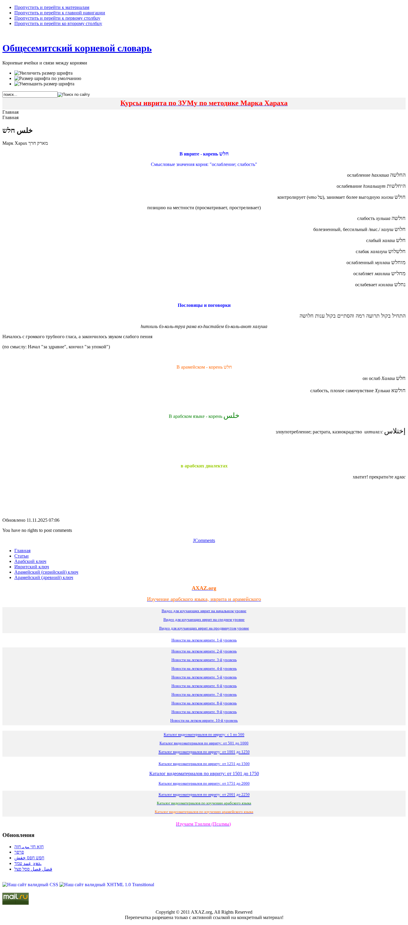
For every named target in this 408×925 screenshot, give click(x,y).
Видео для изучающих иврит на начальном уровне (204, 611)
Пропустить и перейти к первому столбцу (57, 18)
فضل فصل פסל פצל (33, 869)
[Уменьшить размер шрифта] (44, 84)
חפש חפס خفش (29, 857)
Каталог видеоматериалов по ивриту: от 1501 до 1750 (204, 773)
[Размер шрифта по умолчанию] (47, 78)
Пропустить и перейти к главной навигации (59, 12)
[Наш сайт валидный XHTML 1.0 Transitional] (106, 884)
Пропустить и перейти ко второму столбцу (58, 23)
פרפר (19, 852)
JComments (204, 540)
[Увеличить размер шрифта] (43, 73)
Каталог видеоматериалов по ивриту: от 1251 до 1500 (204, 763)
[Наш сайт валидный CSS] (30, 884)
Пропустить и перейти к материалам (51, 7)
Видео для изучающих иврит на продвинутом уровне (204, 628)
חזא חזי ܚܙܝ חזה (29, 846)
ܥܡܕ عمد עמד (28, 863)
